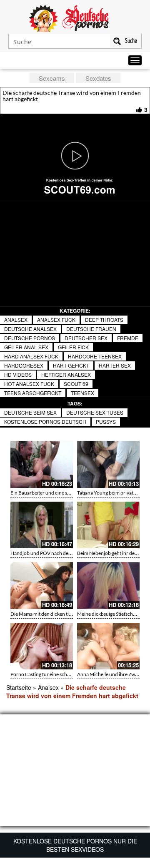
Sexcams (52, 78)
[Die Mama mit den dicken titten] (41, 585)
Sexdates (98, 78)
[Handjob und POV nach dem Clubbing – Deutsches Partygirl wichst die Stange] (41, 525)
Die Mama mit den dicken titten (44, 614)
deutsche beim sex (30, 412)
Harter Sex (115, 365)
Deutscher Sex (86, 337)
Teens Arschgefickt (32, 392)
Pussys (106, 421)
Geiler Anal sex (26, 347)
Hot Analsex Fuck (29, 383)
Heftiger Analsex (66, 374)
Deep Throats (104, 319)
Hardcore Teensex (95, 356)
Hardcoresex (23, 365)
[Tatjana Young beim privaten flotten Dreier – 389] (108, 464)
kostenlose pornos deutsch (45, 421)
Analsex (16, 319)
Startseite (18, 687)
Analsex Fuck (56, 319)
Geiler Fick (73, 347)
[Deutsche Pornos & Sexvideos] (75, 17)
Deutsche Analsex (30, 328)
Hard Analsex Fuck (31, 356)
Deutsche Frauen (91, 328)
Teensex (82, 392)
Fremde (127, 337)
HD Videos (18, 374)
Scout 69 (76, 383)
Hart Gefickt (71, 365)
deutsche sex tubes (94, 412)
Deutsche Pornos (29, 337)
